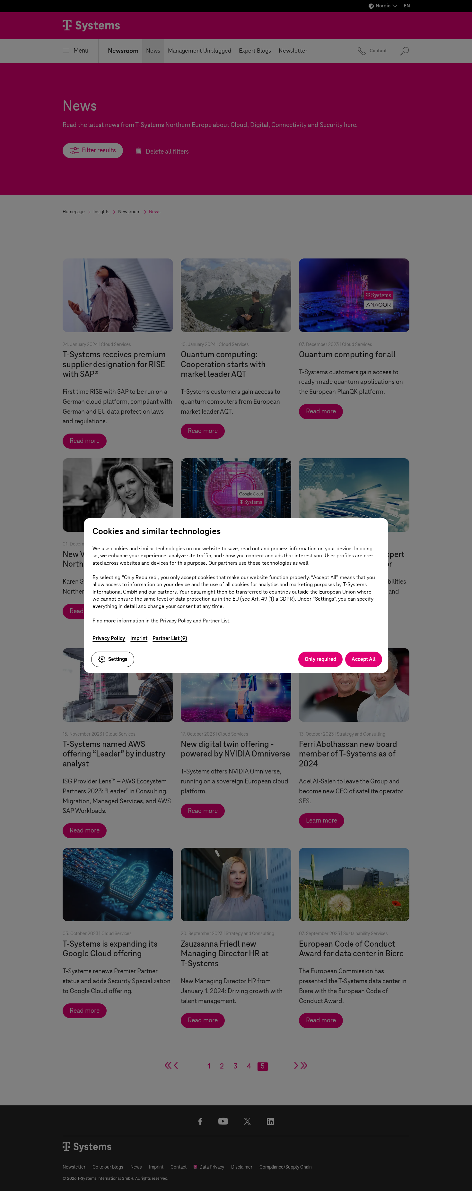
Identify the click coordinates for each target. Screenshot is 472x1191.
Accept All (364, 659)
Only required (320, 659)
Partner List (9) (170, 638)
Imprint (138, 638)
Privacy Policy (108, 638)
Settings (117, 659)
